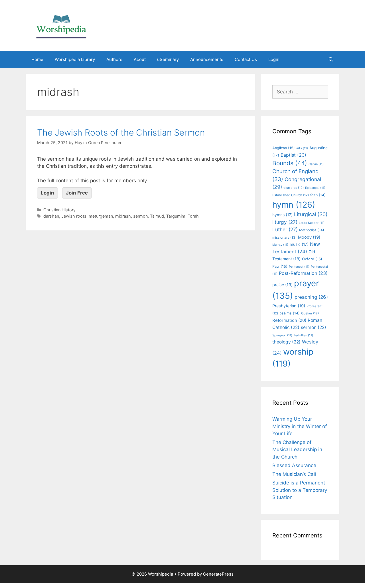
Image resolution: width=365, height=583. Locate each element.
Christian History (59, 209)
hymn (293, 205)
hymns (282, 214)
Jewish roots (73, 216)
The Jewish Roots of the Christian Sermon (121, 132)
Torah (193, 216)
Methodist (311, 230)
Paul (279, 266)
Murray (280, 245)
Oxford (312, 259)
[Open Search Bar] (331, 59)
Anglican (283, 148)
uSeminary (168, 59)
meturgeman (101, 216)
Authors (114, 59)
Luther (285, 229)
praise (282, 284)
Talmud (157, 216)
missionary (284, 237)
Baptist (293, 155)
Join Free (77, 193)
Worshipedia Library (75, 59)
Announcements (206, 59)
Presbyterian (288, 305)
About (140, 59)
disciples (293, 188)
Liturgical (311, 214)
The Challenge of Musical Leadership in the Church (297, 449)
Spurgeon (282, 335)
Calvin (316, 164)
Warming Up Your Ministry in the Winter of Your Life (299, 426)
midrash (123, 216)
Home (37, 59)
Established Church (290, 195)
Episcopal (315, 188)
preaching (311, 297)
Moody (309, 237)
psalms (289, 313)
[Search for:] (300, 92)
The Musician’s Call (294, 474)
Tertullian (303, 335)
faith (318, 195)
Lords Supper (312, 223)
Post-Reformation (303, 273)
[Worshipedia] (61, 25)
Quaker (310, 313)
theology (286, 342)
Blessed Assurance (294, 465)
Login (273, 59)
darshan (51, 216)
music (299, 244)
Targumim (175, 216)
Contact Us (246, 59)
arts (302, 148)
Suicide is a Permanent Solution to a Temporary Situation (299, 490)
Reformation (289, 320)
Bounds (289, 163)
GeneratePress (218, 574)
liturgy (284, 222)
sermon (140, 216)
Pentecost (299, 267)
